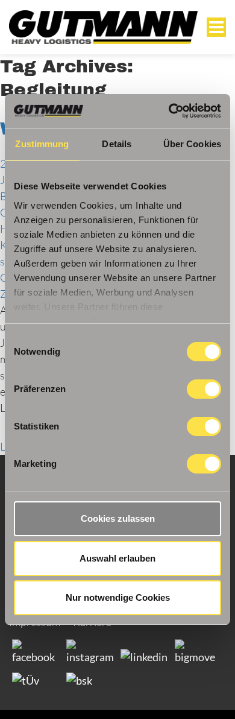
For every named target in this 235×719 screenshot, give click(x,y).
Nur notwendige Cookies (118, 597)
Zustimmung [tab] (42, 144)
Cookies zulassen (118, 518)
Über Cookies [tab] (192, 144)
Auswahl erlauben (117, 558)
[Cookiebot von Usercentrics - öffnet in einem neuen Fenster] (169, 111)
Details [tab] (116, 144)
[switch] (204, 389)
